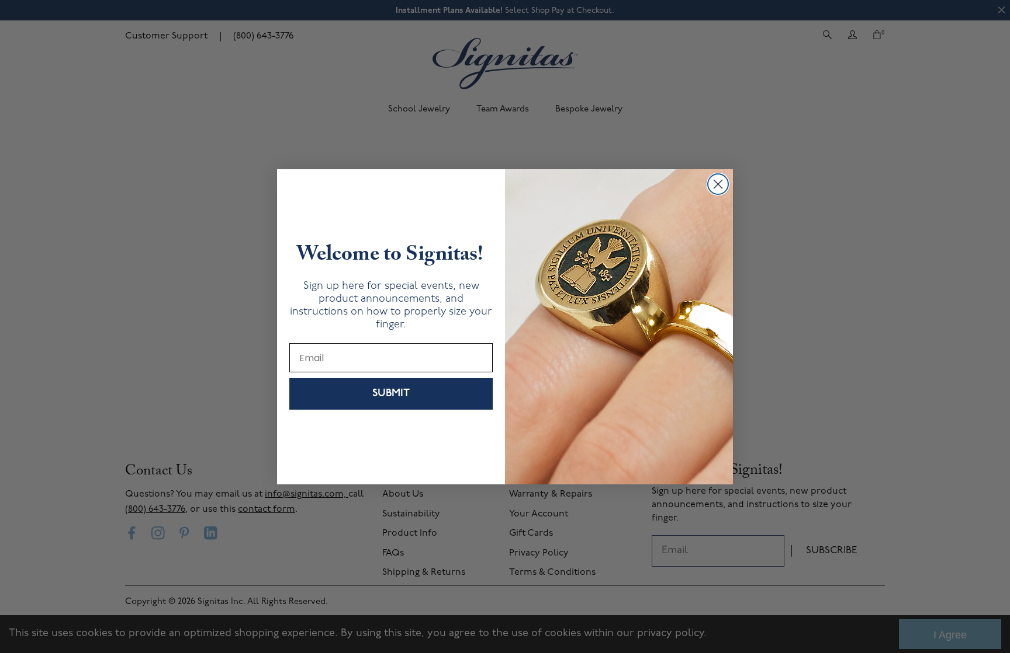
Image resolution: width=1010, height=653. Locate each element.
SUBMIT (391, 394)
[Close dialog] (718, 184)
